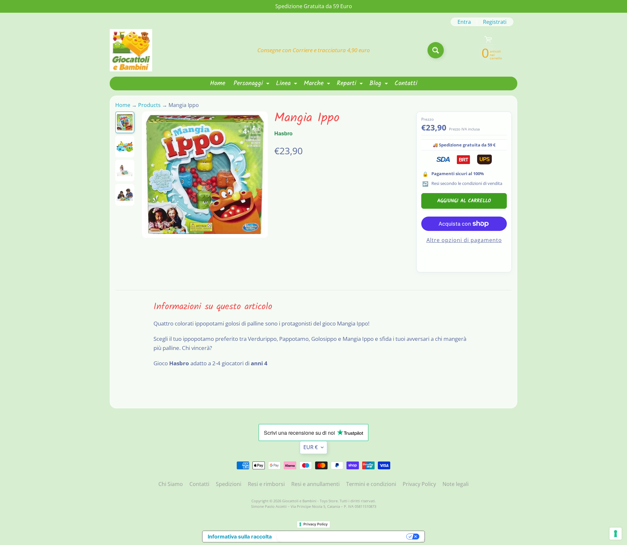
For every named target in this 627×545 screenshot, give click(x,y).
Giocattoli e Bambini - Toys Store (310, 500)
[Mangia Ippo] (124, 122)
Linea (287, 84)
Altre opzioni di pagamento (464, 240)
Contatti (405, 83)
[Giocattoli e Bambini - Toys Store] (131, 50)
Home (217, 83)
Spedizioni (228, 484)
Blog (379, 84)
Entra (464, 21)
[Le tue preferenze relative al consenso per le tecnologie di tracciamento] (615, 533)
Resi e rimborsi (266, 484)
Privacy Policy (419, 484)
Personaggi (252, 84)
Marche (318, 84)
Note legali (455, 484)
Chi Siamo (170, 484)
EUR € (310, 447)
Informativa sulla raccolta (240, 536)
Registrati (494, 21)
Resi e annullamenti (315, 484)
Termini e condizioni (371, 484)
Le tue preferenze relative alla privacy (342, 536)
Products (149, 105)
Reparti (350, 84)
